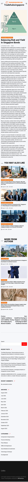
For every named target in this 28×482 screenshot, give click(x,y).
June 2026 (3, 398)
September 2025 (5, 425)
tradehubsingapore (14, 5)
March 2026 (4, 407)
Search (2, 341)
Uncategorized (4, 454)
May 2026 (3, 401)
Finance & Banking (5, 258)
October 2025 (4, 422)
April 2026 (3, 404)
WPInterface (21, 478)
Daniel (12, 45)
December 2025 (5, 416)
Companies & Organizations (7, 437)
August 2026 (4, 392)
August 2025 (4, 428)
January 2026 (4, 413)
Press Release (4, 302)
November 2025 (5, 419)
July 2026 (3, 395)
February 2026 (4, 410)
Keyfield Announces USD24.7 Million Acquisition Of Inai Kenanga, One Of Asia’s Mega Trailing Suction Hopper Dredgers (13, 283)
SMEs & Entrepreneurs (6, 445)
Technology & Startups (6, 451)
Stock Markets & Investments (7, 37)
